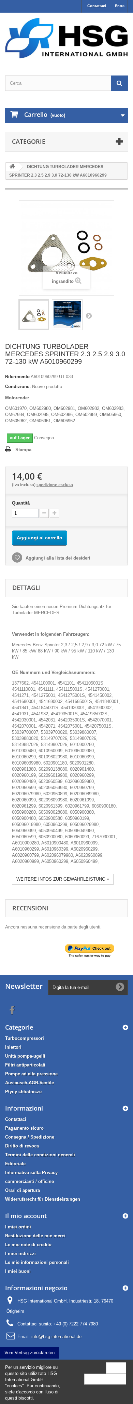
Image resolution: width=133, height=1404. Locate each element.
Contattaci (96, 6)
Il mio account (26, 1216)
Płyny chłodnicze (23, 1091)
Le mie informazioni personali (37, 1262)
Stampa (23, 449)
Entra (119, 6)
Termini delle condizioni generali (40, 1154)
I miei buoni (18, 1271)
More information (105, 1378)
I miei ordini (18, 1226)
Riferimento (17, 376)
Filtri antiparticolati (25, 1065)
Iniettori (13, 1047)
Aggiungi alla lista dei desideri (57, 558)
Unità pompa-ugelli (25, 1056)
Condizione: (18, 386)
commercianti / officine (29, 1181)
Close (116, 1367)
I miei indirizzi (20, 1253)
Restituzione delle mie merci (35, 1235)
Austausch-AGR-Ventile (29, 1082)
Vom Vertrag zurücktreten (29, 1352)
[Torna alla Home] (12, 167)
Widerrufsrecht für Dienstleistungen (42, 1199)
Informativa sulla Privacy (31, 1172)
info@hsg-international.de (56, 1336)
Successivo (88, 315)
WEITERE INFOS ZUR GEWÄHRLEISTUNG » (62, 879)
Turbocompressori (24, 1038)
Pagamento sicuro (24, 1128)
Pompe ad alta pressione (31, 1073)
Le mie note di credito (28, 1244)
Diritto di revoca (22, 1145)
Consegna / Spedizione (29, 1137)
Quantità (21, 503)
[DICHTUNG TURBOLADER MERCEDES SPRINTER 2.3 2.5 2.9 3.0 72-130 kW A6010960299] (34, 315)
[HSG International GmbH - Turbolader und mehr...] (66, 38)
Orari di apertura (22, 1190)
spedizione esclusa (54, 484)
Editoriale (15, 1163)
